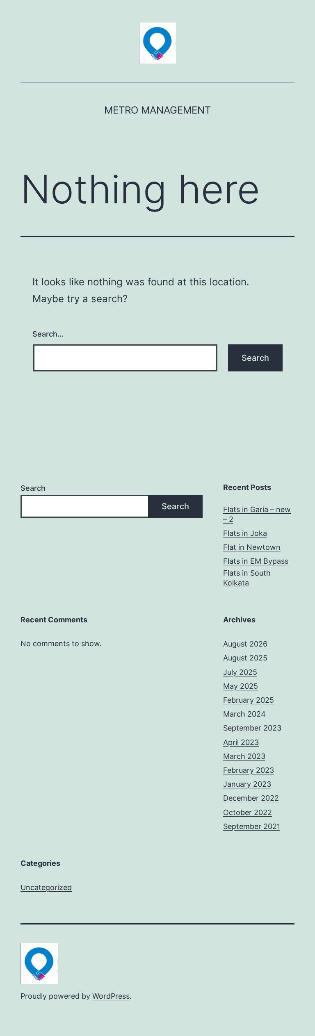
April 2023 (241, 742)
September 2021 (251, 826)
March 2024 (244, 714)
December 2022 (251, 798)
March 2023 (244, 756)
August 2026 (245, 644)
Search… (48, 334)
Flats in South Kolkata (247, 578)
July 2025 (240, 672)
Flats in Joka (245, 533)
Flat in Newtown (252, 547)
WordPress (111, 996)
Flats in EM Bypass (255, 561)
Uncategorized (46, 887)
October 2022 (247, 812)
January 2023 (247, 784)
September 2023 (252, 728)
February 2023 (248, 770)
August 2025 (245, 657)
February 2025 (248, 700)
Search (33, 488)
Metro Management (157, 110)
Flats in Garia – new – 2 (257, 514)
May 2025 (240, 686)
